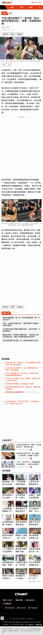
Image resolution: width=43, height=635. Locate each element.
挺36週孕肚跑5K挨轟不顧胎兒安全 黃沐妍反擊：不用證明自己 (21, 330)
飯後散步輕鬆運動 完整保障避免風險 (21, 550)
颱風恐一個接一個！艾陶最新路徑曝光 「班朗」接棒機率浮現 (21, 536)
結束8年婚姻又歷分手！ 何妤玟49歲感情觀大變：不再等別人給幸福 (8, 536)
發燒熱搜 (7, 603)
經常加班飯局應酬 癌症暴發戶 (21, 523)
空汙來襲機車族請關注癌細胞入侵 (34, 563)
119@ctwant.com (16, 403)
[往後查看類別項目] (38, 7)
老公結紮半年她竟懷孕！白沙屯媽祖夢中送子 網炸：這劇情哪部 (23, 369)
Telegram (34, 608)
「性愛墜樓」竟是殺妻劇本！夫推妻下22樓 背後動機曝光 (21, 482)
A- (9, 64)
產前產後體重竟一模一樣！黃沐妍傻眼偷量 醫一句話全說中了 (21, 318)
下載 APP (34, 2)
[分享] (2, 618)
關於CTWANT (8, 600)
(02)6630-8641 (23, 401)
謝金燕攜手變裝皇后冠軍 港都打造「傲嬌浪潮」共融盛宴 (23, 388)
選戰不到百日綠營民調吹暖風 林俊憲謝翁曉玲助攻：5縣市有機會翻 (34, 523)
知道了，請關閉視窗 (36, 625)
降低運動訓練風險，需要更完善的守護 (8, 563)
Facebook (11, 608)
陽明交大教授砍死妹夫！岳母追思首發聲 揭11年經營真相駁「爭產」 (8, 577)
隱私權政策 (30, 600)
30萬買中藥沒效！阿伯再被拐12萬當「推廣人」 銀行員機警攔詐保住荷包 (21, 563)
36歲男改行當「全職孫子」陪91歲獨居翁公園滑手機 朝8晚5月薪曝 (23, 363)
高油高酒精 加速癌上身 (33, 536)
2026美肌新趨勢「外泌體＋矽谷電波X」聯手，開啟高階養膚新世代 (35, 509)
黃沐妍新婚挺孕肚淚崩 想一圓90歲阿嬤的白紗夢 (20, 340)
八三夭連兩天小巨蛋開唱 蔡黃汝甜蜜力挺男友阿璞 (8, 550)
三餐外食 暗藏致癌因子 (34, 482)
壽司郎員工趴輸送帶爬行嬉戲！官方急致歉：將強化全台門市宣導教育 (21, 509)
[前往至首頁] (7, 3)
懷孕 (12, 34)
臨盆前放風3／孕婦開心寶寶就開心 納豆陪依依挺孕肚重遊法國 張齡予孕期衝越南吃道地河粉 (21, 335)
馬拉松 (20, 34)
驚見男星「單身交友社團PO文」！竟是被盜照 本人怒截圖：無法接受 (8, 482)
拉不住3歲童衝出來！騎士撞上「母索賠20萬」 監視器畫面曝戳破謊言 (23, 374)
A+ (4, 64)
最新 (12, 7)
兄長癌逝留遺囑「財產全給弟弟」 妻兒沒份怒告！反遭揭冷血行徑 (8, 523)
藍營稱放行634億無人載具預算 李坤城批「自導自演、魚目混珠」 (21, 577)
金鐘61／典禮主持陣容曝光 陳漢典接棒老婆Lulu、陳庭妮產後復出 (35, 496)
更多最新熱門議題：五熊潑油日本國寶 (20, 383)
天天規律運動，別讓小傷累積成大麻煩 (21, 496)
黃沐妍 (5, 34)
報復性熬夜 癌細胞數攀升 (15, 392)
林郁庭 (8, 27)
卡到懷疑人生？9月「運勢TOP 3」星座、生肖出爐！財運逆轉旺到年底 (34, 577)
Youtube (23, 608)
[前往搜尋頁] (40, 3)
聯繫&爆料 (19, 600)
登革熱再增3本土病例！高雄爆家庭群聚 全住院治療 (8, 496)
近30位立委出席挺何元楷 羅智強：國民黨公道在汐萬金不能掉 (23, 379)
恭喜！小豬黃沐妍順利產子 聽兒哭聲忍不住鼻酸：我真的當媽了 (21, 324)
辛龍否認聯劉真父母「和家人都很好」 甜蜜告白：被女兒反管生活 (34, 550)
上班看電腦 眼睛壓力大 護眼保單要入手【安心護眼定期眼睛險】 (8, 509)
